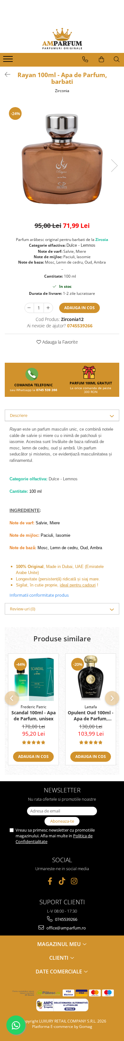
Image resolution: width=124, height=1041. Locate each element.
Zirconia (62, 90)
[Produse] (8, 61)
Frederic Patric (33, 707)
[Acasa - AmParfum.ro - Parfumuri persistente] (62, 38)
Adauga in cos (79, 307)
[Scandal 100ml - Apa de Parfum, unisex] (33, 677)
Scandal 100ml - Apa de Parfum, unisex (33, 716)
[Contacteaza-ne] (85, 59)
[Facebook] (50, 881)
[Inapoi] (5, 74)
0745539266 (65, 919)
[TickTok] (62, 881)
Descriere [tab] (18, 415)
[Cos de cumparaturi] (101, 59)
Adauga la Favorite (59, 342)
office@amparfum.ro (65, 928)
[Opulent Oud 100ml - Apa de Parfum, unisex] (90, 677)
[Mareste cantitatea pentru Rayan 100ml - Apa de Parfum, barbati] (48, 308)
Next (114, 165)
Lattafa (91, 707)
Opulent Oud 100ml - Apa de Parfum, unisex (91, 716)
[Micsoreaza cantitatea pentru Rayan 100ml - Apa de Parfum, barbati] (29, 308)
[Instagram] (74, 881)
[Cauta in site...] (116, 59)
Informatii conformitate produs (39, 595)
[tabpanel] (62, 159)
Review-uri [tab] (22, 609)
